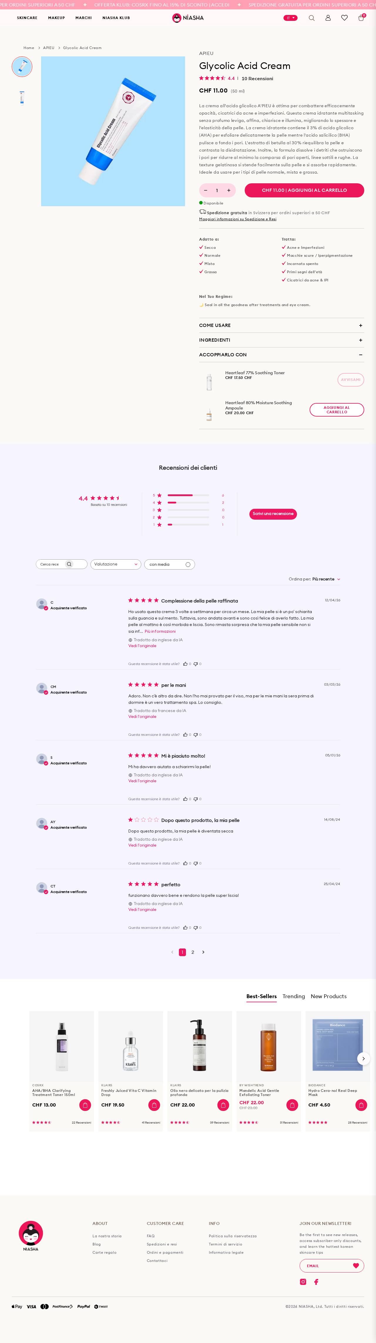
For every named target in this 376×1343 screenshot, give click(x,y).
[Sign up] (356, 1266)
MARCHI (83, 18)
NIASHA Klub (116, 18)
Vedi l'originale (142, 646)
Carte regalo (104, 1252)
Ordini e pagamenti (165, 1252)
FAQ (151, 1236)
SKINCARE (27, 18)
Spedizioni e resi (162, 1244)
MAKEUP (56, 18)
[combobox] (115, 564)
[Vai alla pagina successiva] (203, 952)
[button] (188, 497)
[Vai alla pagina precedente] (172, 952)
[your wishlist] (344, 18)
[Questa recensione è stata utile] (185, 663)
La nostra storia (107, 1236)
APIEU (49, 48)
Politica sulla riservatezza (233, 1236)
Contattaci (157, 1261)
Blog (97, 1244)
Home (29, 48)
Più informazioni (160, 631)
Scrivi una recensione (273, 514)
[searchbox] (50, 564)
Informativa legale (226, 1252)
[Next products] (363, 1058)
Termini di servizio (225, 1244)
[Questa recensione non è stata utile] (196, 663)
